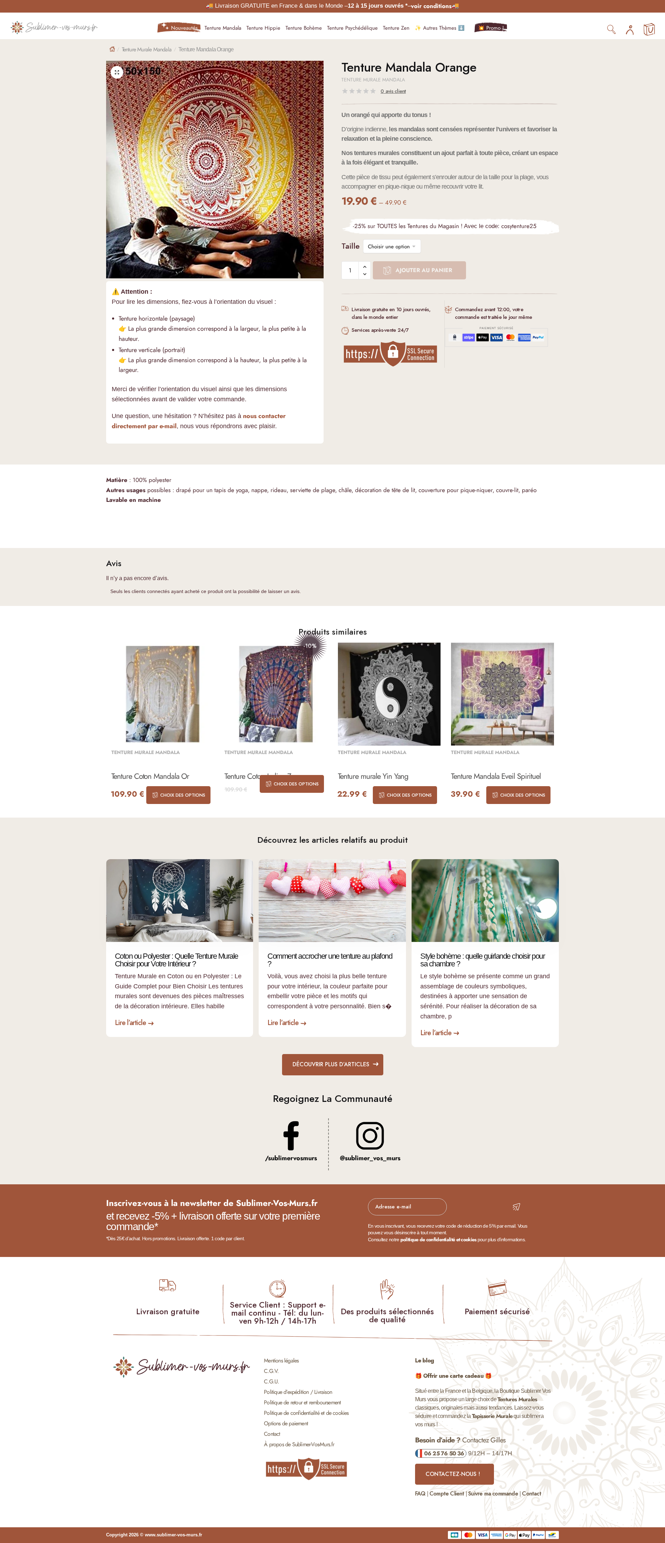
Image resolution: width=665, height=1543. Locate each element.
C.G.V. (271, 1371)
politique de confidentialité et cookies (438, 1239)
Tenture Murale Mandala (146, 49)
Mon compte (630, 28)
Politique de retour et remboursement (302, 1402)
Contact (272, 1434)
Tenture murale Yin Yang (373, 776)
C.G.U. (271, 1381)
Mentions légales (281, 1360)
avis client (393, 91)
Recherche (612, 29)
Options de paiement (286, 1423)
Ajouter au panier (424, 270)
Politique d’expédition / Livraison (298, 1392)
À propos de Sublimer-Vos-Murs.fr (299, 1444)
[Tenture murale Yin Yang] (389, 694)
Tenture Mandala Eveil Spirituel (496, 776)
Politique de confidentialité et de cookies (306, 1413)
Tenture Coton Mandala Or (150, 776)
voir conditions (431, 6)
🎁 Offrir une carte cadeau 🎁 (453, 1376)
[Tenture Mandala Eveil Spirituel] (502, 694)
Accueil (112, 49)
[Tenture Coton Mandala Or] (162, 694)
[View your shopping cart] (649, 29)
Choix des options (182, 795)
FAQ (420, 1494)
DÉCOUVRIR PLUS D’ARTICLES (331, 1064)
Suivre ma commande (493, 1494)
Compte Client (446, 1494)
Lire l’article (130, 1023)
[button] (117, 72)
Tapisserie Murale (492, 1416)
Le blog (424, 1360)
